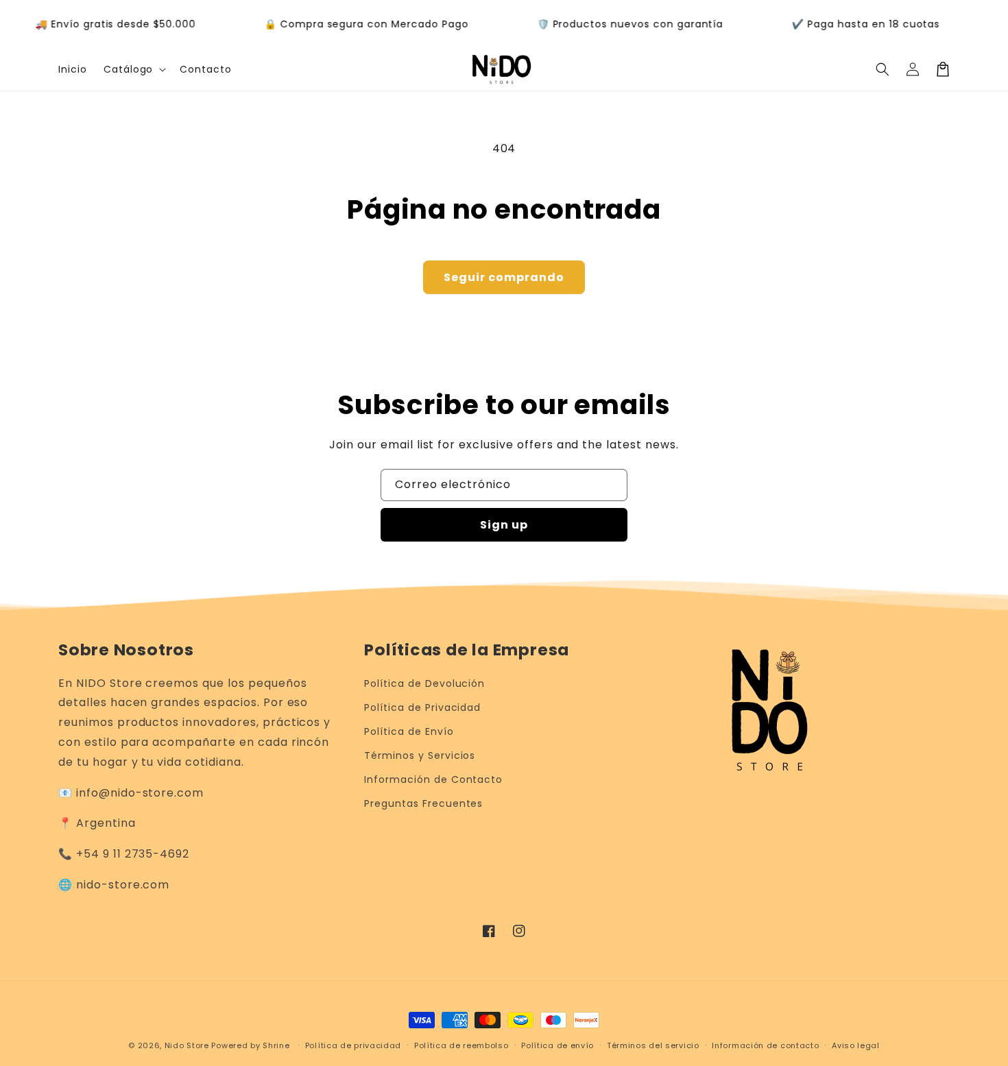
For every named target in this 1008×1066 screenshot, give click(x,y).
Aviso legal (856, 1045)
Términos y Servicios (419, 755)
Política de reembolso (461, 1045)
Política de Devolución (424, 683)
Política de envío (557, 1045)
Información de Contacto (433, 779)
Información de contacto (765, 1045)
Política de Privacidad (422, 707)
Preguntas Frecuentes (423, 803)
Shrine (276, 1045)
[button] (133, 69)
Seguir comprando (504, 277)
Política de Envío (408, 731)
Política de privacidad (353, 1045)
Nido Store (187, 1045)
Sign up (504, 525)
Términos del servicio (653, 1045)
